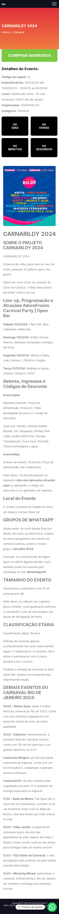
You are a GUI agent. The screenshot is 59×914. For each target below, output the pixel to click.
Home (5, 32)
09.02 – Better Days (17, 706)
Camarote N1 (12, 780)
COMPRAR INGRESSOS (29, 55)
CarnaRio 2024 (22, 549)
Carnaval (18, 32)
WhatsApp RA (36, 572)
